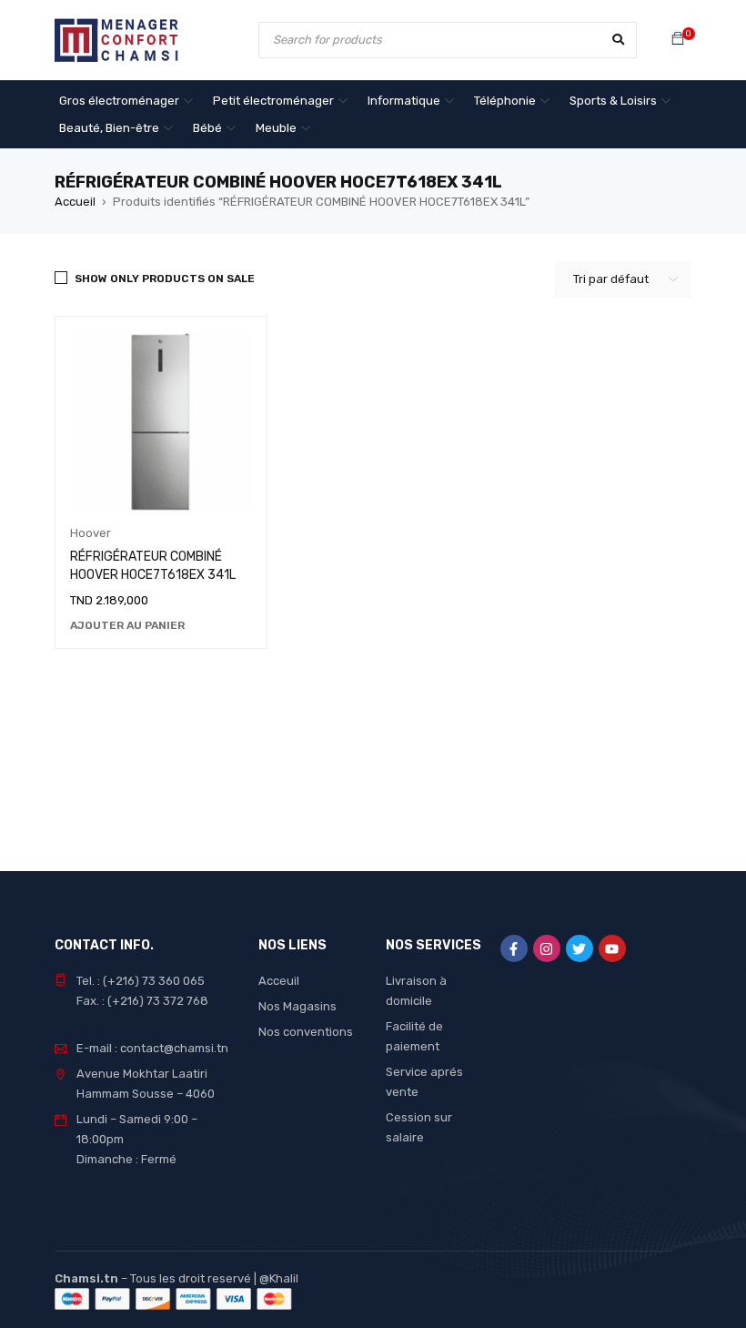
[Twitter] (579, 948)
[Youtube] (612, 948)
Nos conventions (305, 1032)
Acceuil (278, 981)
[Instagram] (546, 948)
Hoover (90, 533)
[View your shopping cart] (677, 39)
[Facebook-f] (514, 948)
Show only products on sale (165, 278)
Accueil (75, 201)
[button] (127, 625)
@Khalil (278, 1278)
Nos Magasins (297, 1006)
